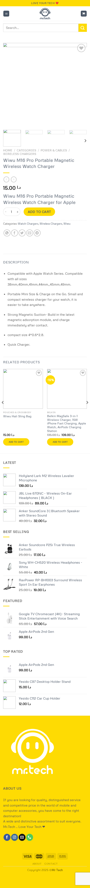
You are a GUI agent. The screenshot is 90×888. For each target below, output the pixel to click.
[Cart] (84, 14)
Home (7, 150)
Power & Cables (54, 150)
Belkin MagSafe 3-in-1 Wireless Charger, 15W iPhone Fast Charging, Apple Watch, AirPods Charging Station (66, 423)
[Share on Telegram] (37, 232)
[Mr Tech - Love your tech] (45, 13)
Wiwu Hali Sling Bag (17, 416)
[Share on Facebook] (14, 232)
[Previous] (10, 84)
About (37, 863)
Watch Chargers (28, 223)
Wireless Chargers (19, 154)
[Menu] (6, 14)
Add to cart (39, 212)
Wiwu (67, 223)
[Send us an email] (22, 837)
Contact (51, 863)
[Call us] (29, 837)
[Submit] (82, 28)
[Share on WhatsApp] (7, 232)
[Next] (80, 84)
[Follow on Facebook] (7, 837)
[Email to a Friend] (29, 232)
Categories (26, 150)
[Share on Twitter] (22, 232)
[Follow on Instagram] (14, 837)
